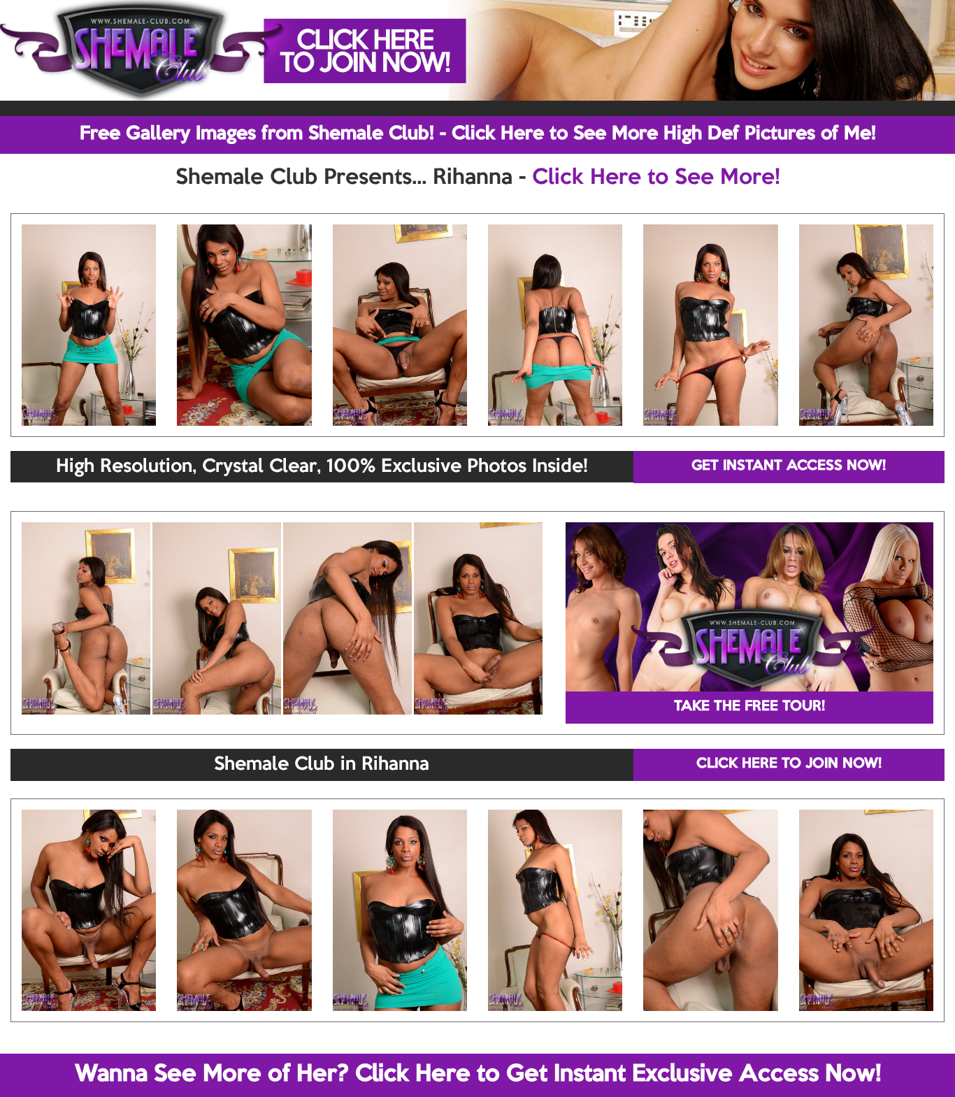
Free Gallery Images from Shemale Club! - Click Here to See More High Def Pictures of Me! (478, 134)
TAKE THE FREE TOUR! (749, 707)
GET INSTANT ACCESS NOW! (788, 466)
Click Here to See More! (656, 178)
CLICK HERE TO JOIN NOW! (789, 764)
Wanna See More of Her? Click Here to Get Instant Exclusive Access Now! (478, 1074)
